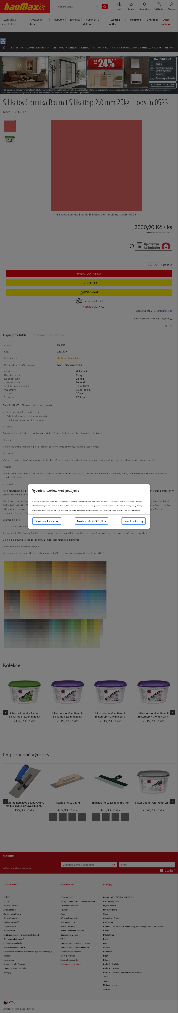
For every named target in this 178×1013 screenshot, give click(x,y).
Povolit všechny (134, 521)
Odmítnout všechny (46, 521)
